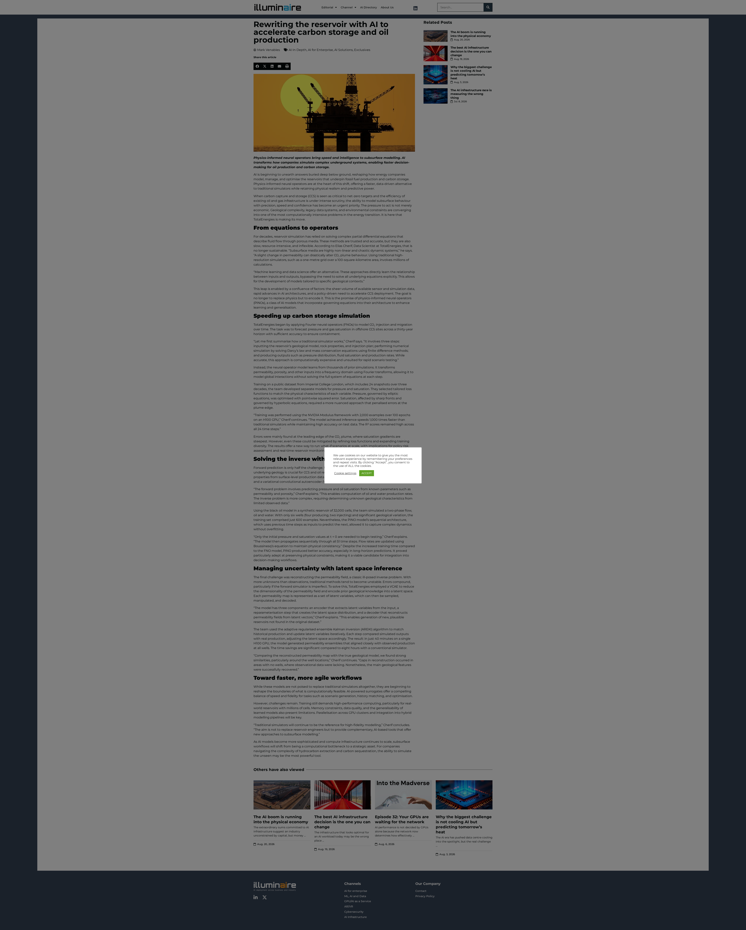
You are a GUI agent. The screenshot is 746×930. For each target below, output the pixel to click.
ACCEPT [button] (367, 473)
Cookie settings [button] (345, 473)
